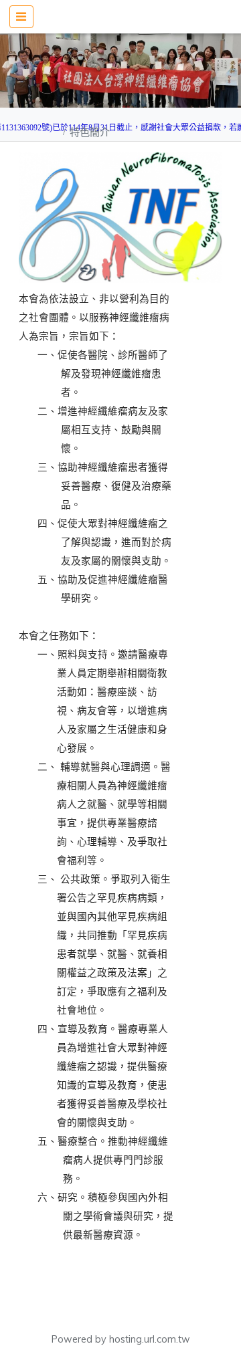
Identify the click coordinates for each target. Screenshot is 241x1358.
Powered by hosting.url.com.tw (121, 1339)
